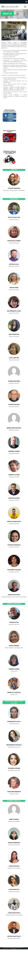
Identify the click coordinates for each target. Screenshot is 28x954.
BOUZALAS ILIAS (14, 264)
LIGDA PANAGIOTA (14, 889)
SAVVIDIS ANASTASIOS (14, 936)
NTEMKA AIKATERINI (14, 381)
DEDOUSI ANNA (14, 287)
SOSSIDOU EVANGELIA (14, 545)
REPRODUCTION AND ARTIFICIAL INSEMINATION (9, 111)
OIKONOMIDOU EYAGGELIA (14, 745)
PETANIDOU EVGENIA (14, 768)
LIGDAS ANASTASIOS (14, 913)
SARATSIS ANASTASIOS (14, 521)
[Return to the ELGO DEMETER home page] (9, 6)
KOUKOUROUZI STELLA (14, 721)
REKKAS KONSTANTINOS (14, 428)
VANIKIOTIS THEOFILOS (14, 692)
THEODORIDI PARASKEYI (14, 791)
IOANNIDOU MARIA (14, 669)
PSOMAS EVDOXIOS (14, 404)
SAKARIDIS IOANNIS (14, 451)
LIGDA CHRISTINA (14, 357)
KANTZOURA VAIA (14, 334)
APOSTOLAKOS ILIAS (14, 217)
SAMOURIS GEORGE (14, 498)
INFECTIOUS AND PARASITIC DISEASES (9, 131)
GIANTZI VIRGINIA (14, 645)
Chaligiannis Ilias (14, 622)
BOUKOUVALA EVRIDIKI (14, 240)
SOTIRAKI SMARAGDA (14, 188)
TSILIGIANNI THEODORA (14, 569)
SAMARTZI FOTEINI (13, 474)
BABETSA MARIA (14, 819)
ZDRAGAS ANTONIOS (14, 594)
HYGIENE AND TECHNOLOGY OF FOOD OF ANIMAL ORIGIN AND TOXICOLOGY (9, 152)
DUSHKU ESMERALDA (14, 842)
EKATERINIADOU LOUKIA (14, 311)
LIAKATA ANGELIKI (14, 866)
